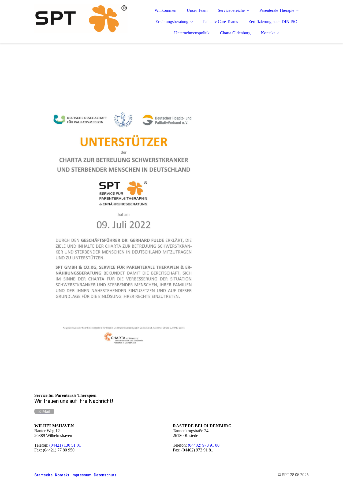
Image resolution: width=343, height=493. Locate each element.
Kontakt (268, 33)
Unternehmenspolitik (192, 33)
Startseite (43, 475)
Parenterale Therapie (276, 10)
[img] (81, 19)
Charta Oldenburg (235, 33)
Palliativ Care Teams (220, 21)
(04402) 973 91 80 (203, 445)
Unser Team (197, 10)
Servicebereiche (231, 10)
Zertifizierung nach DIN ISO (272, 21)
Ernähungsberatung (171, 21)
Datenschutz (105, 475)
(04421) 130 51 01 (65, 445)
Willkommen (165, 10)
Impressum (81, 475)
